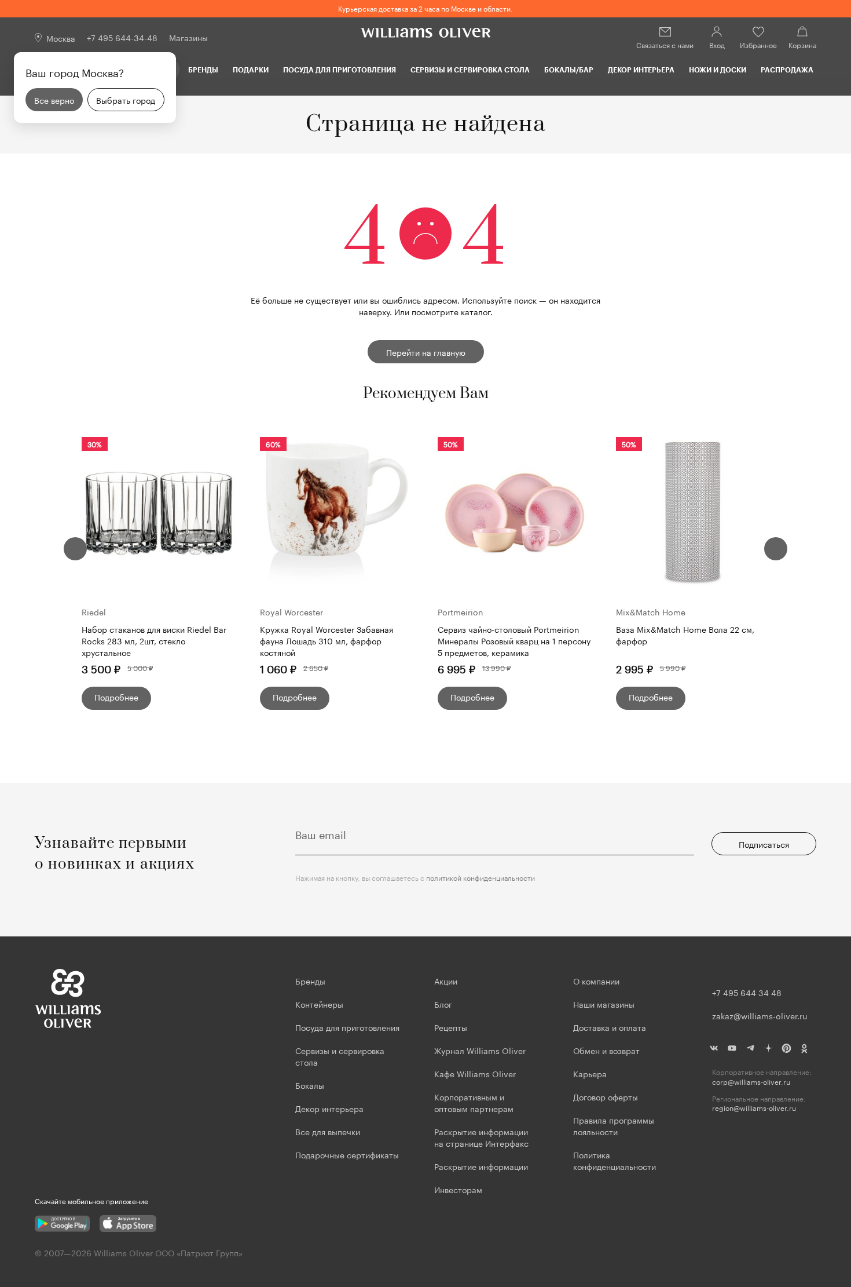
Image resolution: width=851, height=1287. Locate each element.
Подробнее (116, 696)
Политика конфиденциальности (614, 1160)
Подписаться (764, 843)
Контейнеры (319, 1003)
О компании (596, 980)
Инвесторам (459, 1189)
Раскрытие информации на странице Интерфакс (481, 1137)
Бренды (203, 69)
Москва (60, 37)
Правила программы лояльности (613, 1125)
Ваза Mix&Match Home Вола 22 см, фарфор (685, 635)
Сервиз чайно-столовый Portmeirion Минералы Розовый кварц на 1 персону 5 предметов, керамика (514, 640)
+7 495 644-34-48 (122, 37)
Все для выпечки (327, 1131)
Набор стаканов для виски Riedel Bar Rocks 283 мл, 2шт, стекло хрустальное (154, 640)
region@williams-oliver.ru (754, 1108)
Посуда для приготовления (339, 69)
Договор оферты (605, 1096)
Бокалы (309, 1084)
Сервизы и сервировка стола (470, 69)
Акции (445, 980)
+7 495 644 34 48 (747, 992)
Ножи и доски (717, 69)
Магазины (188, 37)
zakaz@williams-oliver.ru (759, 1015)
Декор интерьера (641, 69)
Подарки (251, 69)
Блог (443, 1003)
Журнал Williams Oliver (480, 1050)
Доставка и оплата (609, 1026)
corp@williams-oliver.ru (751, 1082)
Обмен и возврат (606, 1050)
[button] (75, 548)
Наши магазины (603, 1003)
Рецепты (450, 1026)
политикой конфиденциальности (480, 877)
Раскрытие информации (481, 1166)
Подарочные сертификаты (347, 1154)
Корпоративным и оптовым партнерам (473, 1102)
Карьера (590, 1073)
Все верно (54, 99)
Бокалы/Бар (568, 69)
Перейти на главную (425, 351)
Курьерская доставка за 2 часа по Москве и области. (425, 7)
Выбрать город (125, 99)
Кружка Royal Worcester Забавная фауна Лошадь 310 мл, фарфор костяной (326, 640)
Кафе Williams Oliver (475, 1073)
